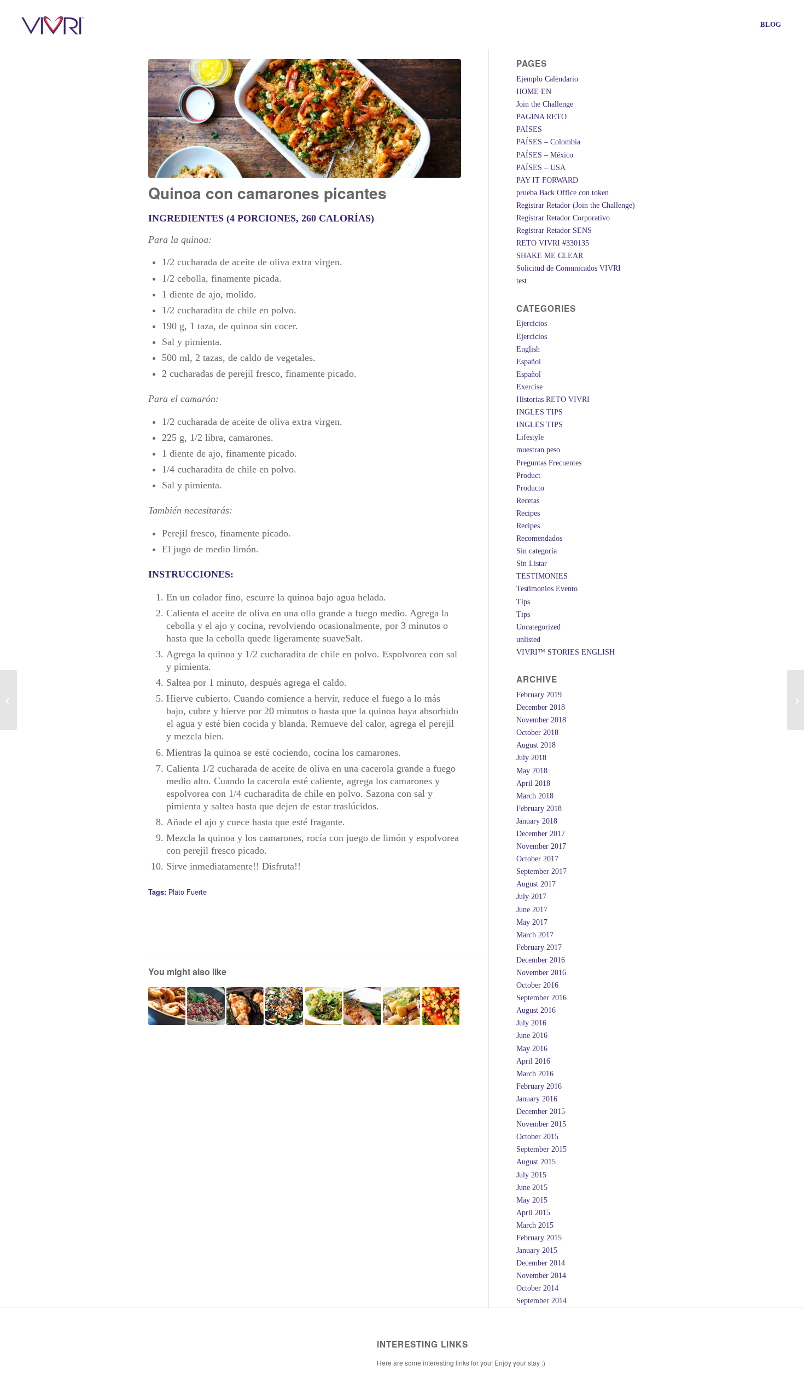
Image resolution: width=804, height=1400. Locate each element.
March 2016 (535, 1074)
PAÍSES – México (544, 155)
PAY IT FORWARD (547, 180)
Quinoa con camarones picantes (267, 193)
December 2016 (540, 960)
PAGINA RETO (541, 117)
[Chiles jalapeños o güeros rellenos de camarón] (245, 1006)
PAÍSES (529, 129)
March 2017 (535, 935)
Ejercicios (531, 323)
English (528, 349)
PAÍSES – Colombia (548, 142)
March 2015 (535, 1225)
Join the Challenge (544, 104)
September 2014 (541, 1301)
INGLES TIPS (539, 412)
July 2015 (531, 1175)
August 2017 (536, 884)
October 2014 (537, 1288)
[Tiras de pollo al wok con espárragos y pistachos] (362, 1006)
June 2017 (531, 910)
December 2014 (540, 1263)
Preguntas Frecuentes (548, 463)
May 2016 (531, 1049)
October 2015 (537, 1137)
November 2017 (541, 846)
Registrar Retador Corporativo (563, 218)
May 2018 (531, 771)
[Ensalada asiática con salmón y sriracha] (284, 1006)
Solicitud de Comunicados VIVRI (568, 268)
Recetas (527, 501)
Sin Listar (531, 563)
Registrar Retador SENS (554, 230)
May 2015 (531, 1200)
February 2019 (539, 695)
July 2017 (531, 896)
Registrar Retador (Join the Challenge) (575, 205)
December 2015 (540, 1111)
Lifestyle (530, 437)
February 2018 (539, 808)
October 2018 (537, 732)
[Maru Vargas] (8, 700)
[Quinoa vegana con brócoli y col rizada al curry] (323, 1006)
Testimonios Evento (547, 589)
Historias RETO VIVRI (553, 399)
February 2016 (539, 1086)
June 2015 (531, 1187)
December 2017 (540, 834)
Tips (523, 602)
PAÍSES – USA (541, 168)
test (521, 281)
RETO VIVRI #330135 (552, 243)
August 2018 (536, 745)
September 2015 (541, 1149)
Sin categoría (536, 551)
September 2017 (541, 871)
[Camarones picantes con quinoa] (167, 1006)
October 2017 (537, 859)
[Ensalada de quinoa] (206, 1006)
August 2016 (536, 1010)
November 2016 (541, 973)
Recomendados (539, 538)
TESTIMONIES (542, 576)
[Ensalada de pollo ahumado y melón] (402, 1006)
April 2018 (533, 783)
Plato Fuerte (187, 892)
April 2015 (533, 1213)
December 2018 (540, 707)
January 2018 (536, 821)
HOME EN (533, 92)
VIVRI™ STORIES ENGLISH (565, 652)
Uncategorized (538, 627)
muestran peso (538, 450)
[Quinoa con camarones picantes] (304, 118)
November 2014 (541, 1275)
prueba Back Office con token (562, 193)
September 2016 (541, 998)
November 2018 (541, 720)
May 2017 (531, 922)
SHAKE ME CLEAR (549, 256)
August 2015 (536, 1162)
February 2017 (539, 947)
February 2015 (539, 1238)
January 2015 (536, 1250)
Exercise (529, 387)
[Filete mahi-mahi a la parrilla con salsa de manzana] (440, 1006)
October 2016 (537, 985)
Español (528, 362)
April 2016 (533, 1061)
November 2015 (541, 1124)
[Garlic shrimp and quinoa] (795, 700)
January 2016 (536, 1099)
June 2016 (531, 1035)
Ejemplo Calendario (547, 79)
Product (528, 475)
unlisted (528, 639)
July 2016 (531, 1023)
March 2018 (535, 796)
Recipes (528, 513)
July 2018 (531, 758)
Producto (530, 488)
